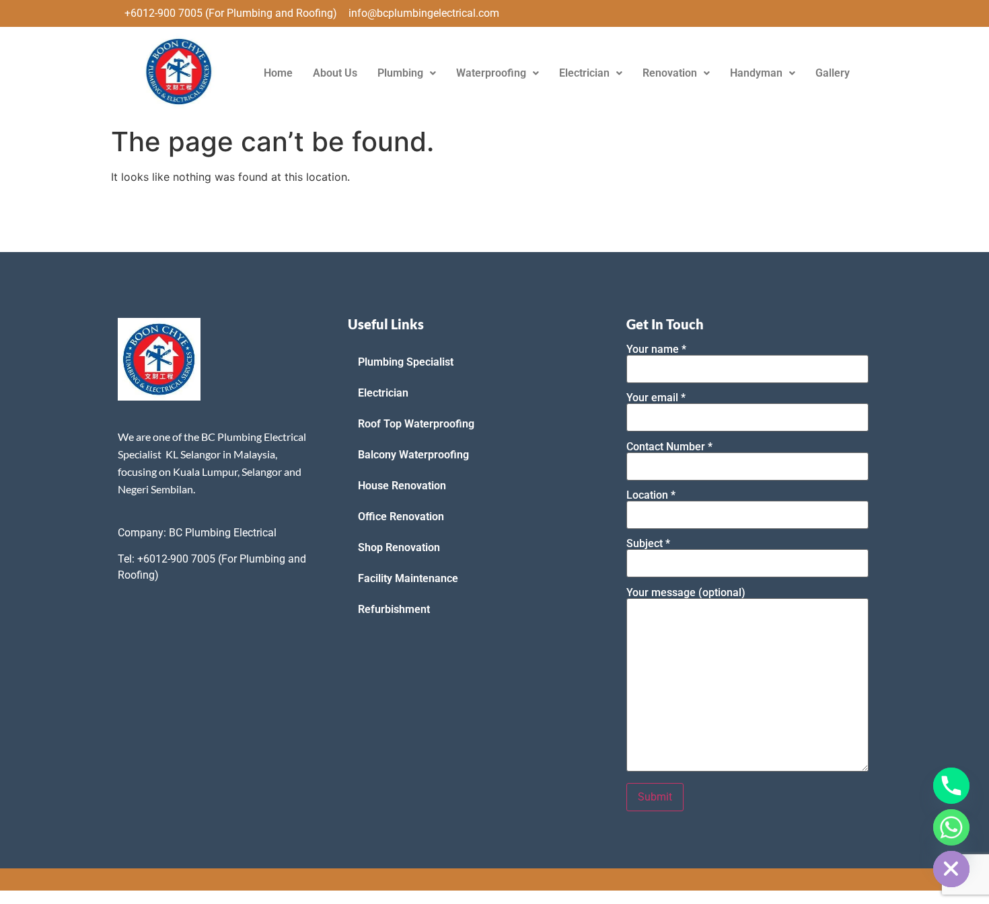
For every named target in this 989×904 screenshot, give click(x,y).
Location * (650, 495)
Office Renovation (401, 516)
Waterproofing (491, 73)
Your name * (656, 350)
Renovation (670, 73)
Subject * (648, 544)
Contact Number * (669, 447)
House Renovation (402, 485)
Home (278, 73)
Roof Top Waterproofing (416, 423)
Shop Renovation (399, 547)
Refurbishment (394, 609)
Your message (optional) (685, 593)
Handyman (756, 73)
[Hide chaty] (951, 869)
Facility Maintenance (408, 578)
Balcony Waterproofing (413, 454)
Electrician (584, 73)
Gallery (832, 73)
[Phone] (951, 786)
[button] (406, 73)
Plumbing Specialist (405, 362)
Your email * (656, 398)
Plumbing (400, 73)
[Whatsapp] (951, 827)
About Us (335, 73)
